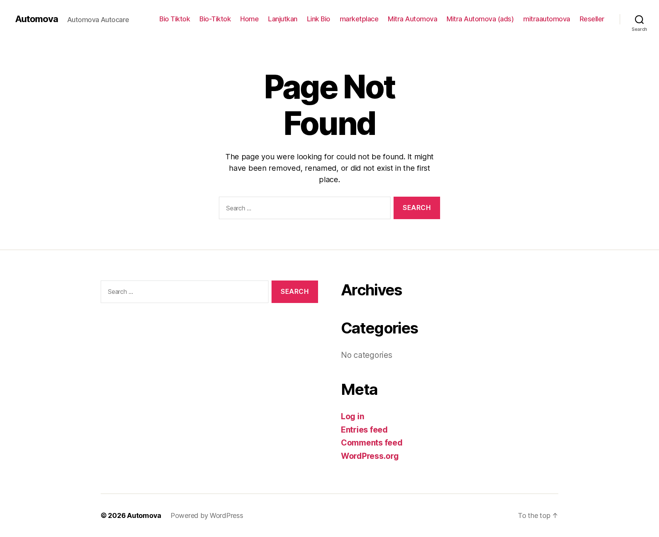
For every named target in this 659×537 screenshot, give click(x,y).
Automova (36, 19)
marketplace (359, 19)
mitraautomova (546, 19)
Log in (352, 416)
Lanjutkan (282, 19)
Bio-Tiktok (215, 19)
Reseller (592, 19)
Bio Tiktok (174, 19)
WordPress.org (370, 456)
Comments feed (372, 442)
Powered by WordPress (206, 515)
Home (249, 19)
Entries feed (364, 429)
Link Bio (318, 19)
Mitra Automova (412, 19)
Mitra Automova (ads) (480, 19)
